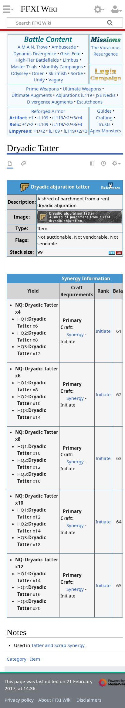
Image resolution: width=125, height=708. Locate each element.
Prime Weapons (42, 89)
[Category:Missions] (105, 39)
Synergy (75, 334)
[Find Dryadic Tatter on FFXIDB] (119, 252)
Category (16, 659)
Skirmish (58, 73)
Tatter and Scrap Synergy (57, 645)
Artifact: (18, 118)
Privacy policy (19, 700)
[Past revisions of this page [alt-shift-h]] (103, 163)
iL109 (42, 118)
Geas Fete (70, 53)
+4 (79, 118)
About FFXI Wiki (55, 700)
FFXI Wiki (39, 9)
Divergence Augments (50, 102)
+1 (31, 118)
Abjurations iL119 (74, 95)
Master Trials (24, 67)
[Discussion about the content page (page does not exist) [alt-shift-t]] (23, 163)
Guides (104, 111)
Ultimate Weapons (82, 89)
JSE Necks (106, 95)
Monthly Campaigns (62, 67)
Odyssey (19, 73)
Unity (39, 80)
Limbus (70, 60)
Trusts (104, 124)
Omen (38, 73)
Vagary (56, 80)
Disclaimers (88, 700)
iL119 (57, 118)
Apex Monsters (105, 131)
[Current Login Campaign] (105, 71)
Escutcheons (90, 102)
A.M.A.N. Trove (33, 47)
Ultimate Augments (32, 95)
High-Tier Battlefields (37, 60)
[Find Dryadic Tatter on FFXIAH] (112, 252)
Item (35, 659)
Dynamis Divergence (34, 53)
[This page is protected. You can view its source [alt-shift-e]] (92, 163)
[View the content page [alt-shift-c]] (10, 163)
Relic (14, 124)
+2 (67, 118)
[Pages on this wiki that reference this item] (110, 186)
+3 (73, 118)
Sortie (77, 73)
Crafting (104, 118)
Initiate (103, 331)
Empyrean (20, 131)
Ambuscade (64, 47)
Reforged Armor (48, 111)
